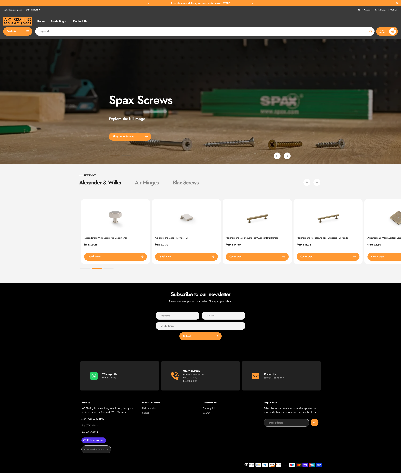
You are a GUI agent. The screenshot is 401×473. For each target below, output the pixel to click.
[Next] (252, 3)
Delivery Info (149, 408)
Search (145, 413)
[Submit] (314, 422)
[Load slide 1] (115, 156)
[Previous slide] (277, 155)
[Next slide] (287, 155)
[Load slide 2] (126, 156)
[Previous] (148, 3)
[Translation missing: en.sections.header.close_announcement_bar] (397, 3)
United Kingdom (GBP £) (386, 10)
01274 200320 (33, 9)
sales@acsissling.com (13, 9)
